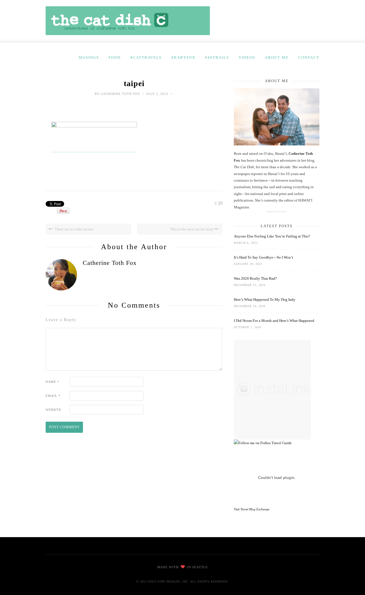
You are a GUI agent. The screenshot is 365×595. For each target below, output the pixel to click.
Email (53, 395)
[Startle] (263, 443)
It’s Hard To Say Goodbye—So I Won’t (263, 257)
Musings (89, 57)
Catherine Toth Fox (120, 94)
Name (52, 381)
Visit (251, 509)
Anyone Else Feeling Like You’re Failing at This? (272, 236)
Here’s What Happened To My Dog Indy (264, 299)
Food (115, 57)
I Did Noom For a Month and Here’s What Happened (274, 320)
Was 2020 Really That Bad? (255, 278)
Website (53, 409)
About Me (277, 57)
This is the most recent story (192, 229)
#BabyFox (183, 57)
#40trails (217, 57)
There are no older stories (74, 229)
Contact (308, 57)
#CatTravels (146, 57)
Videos (247, 57)
